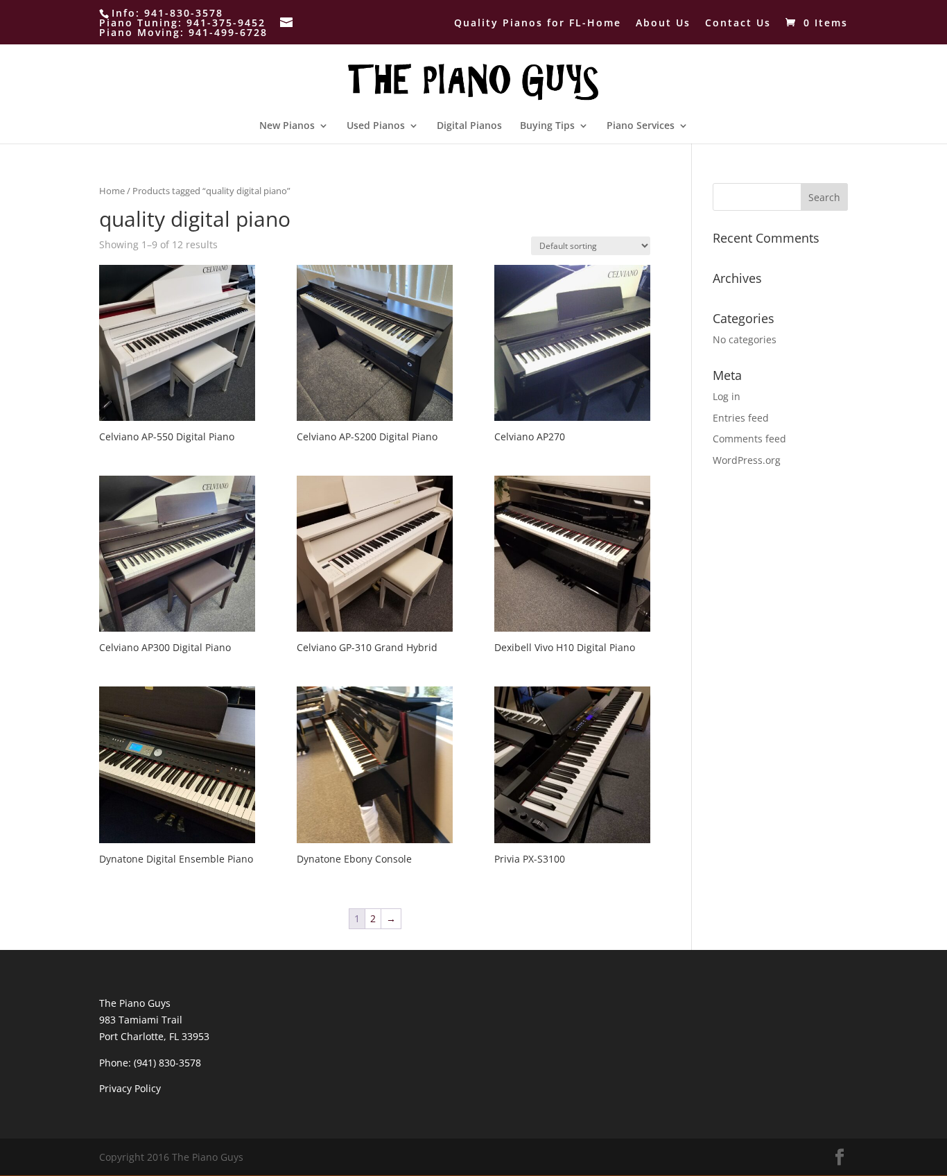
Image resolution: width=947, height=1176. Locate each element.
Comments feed (749, 438)
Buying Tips (547, 126)
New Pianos (287, 126)
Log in (726, 396)
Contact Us (738, 23)
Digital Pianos (469, 126)
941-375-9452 (226, 22)
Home (112, 190)
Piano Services (641, 126)
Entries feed (741, 417)
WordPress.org (747, 460)
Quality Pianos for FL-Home (537, 23)
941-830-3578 (183, 12)
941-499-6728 (228, 32)
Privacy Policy (130, 1088)
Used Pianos (376, 126)
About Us (663, 23)
